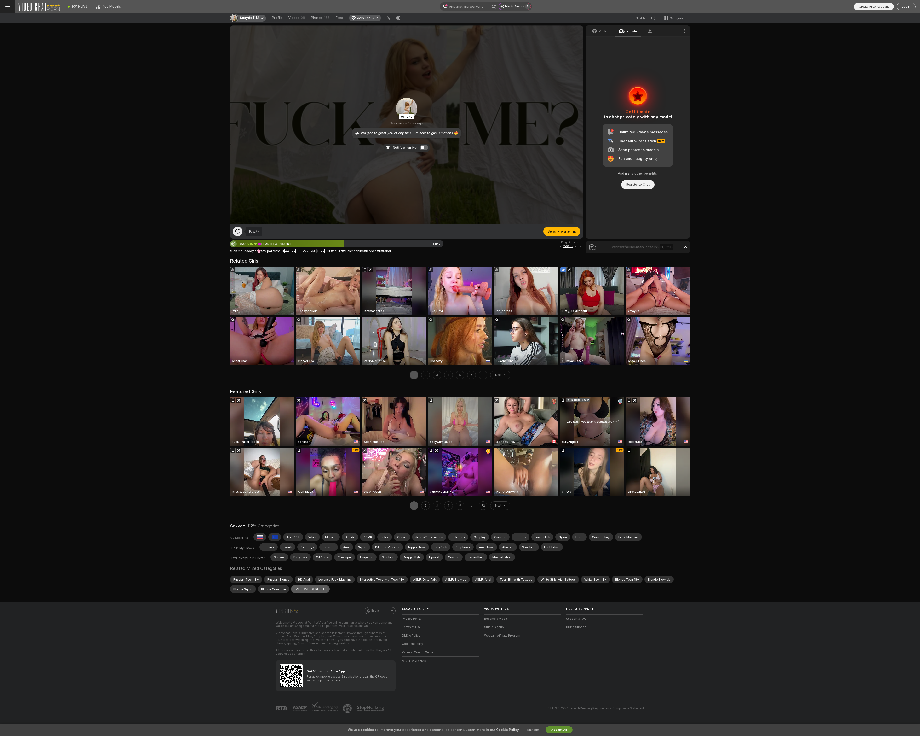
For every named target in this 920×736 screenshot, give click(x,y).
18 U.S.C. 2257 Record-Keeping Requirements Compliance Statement (596, 708)
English (376, 610)
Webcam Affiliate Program (502, 635)
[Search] (494, 6)
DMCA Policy (411, 635)
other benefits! (646, 173)
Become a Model (496, 618)
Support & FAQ (576, 618)
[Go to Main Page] (39, 6)
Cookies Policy (412, 644)
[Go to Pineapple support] (348, 708)
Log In (906, 6)
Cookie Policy (507, 730)
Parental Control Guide (417, 652)
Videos (296, 18)
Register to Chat (638, 184)
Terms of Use (411, 627)
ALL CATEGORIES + (310, 589)
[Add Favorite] (237, 231)
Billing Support (576, 627)
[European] (274, 537)
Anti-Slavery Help (414, 660)
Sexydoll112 (241, 525)
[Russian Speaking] (259, 537)
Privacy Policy (412, 618)
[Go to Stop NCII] (371, 708)
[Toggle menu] (7, 6)
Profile (277, 18)
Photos (320, 18)
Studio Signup (494, 627)
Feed (339, 18)
